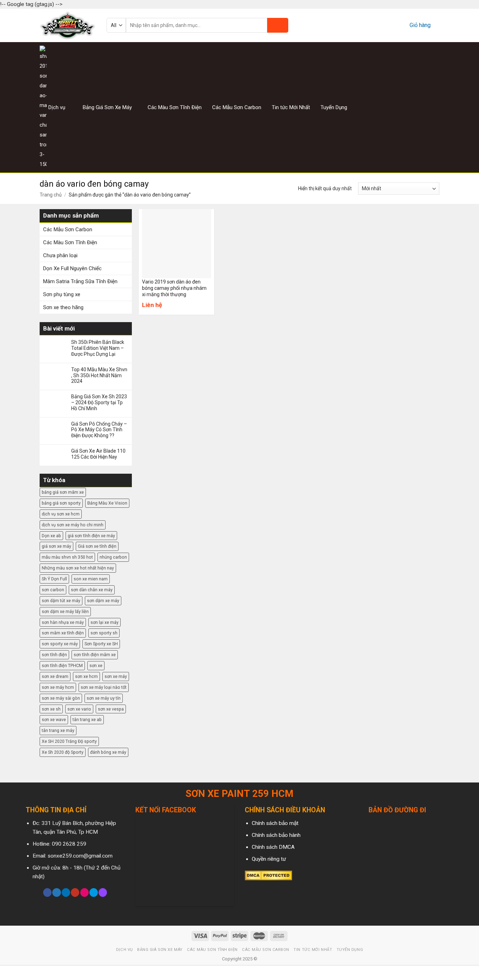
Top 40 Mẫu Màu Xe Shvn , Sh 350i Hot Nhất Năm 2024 (99, 375)
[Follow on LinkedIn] (66, 892)
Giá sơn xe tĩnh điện (97, 546)
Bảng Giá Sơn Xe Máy (107, 107)
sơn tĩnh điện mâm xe (95, 654)
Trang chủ (51, 195)
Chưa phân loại (60, 255)
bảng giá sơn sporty (61, 503)
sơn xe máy (115, 676)
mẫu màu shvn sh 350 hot (67, 557)
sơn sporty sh (103, 632)
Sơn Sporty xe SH (101, 643)
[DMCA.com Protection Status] (268, 875)
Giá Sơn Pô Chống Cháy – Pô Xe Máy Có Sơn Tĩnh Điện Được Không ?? (99, 430)
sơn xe (95, 665)
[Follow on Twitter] (426, 107)
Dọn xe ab (51, 535)
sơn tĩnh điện (54, 654)
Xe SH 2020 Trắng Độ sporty (69, 741)
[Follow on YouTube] (75, 892)
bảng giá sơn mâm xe (63, 492)
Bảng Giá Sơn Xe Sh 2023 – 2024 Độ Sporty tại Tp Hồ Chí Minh (99, 402)
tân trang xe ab (87, 719)
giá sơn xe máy (56, 546)
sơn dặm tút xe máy (61, 600)
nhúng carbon (113, 557)
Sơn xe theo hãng (63, 307)
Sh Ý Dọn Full (54, 578)
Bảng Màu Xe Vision (107, 503)
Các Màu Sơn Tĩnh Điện (175, 107)
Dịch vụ (56, 107)
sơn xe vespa (111, 709)
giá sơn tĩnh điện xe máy (91, 535)
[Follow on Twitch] (103, 892)
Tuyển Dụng (334, 107)
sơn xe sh (51, 709)
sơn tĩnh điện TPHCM (62, 665)
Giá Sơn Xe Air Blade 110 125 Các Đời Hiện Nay (98, 454)
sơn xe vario (79, 709)
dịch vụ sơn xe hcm (61, 514)
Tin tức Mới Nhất (291, 107)
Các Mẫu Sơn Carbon (236, 107)
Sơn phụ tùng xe (61, 294)
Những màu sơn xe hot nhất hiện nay (78, 568)
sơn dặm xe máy (103, 600)
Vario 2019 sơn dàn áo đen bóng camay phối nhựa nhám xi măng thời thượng (174, 288)
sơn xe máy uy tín (104, 698)
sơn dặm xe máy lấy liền (65, 611)
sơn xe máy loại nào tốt (104, 687)
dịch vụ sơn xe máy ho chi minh (72, 524)
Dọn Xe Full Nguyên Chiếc (72, 268)
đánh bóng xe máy (108, 752)
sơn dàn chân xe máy (92, 589)
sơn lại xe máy (104, 622)
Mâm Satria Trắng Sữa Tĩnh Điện (80, 281)
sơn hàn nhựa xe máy (63, 622)
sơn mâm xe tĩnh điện (63, 632)
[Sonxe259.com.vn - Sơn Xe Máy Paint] (68, 25)
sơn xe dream (55, 676)
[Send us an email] (435, 107)
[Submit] (277, 25)
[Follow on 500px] (93, 892)
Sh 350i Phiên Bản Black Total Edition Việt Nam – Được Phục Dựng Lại (97, 348)
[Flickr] (84, 892)
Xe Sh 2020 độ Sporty (62, 752)
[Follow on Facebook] (408, 107)
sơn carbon (53, 589)
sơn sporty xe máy (60, 643)
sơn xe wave (54, 719)
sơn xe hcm (86, 676)
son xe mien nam (91, 578)
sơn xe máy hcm (58, 687)
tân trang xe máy (58, 730)
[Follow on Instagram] (417, 107)
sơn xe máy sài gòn (61, 698)
